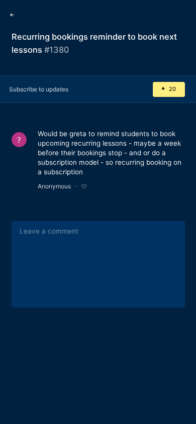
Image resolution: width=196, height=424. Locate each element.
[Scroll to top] (180, 384)
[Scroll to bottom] (180, 407)
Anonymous (54, 186)
